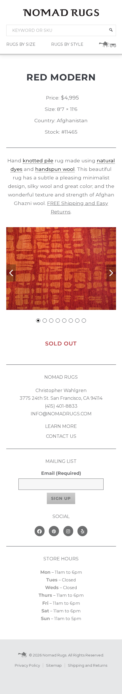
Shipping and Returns (87, 665)
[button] (111, 30)
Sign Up (61, 498)
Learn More (61, 426)
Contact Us (61, 436)
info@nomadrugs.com (61, 414)
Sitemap (54, 665)
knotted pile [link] (38, 160)
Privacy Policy (27, 665)
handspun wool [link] (55, 169)
